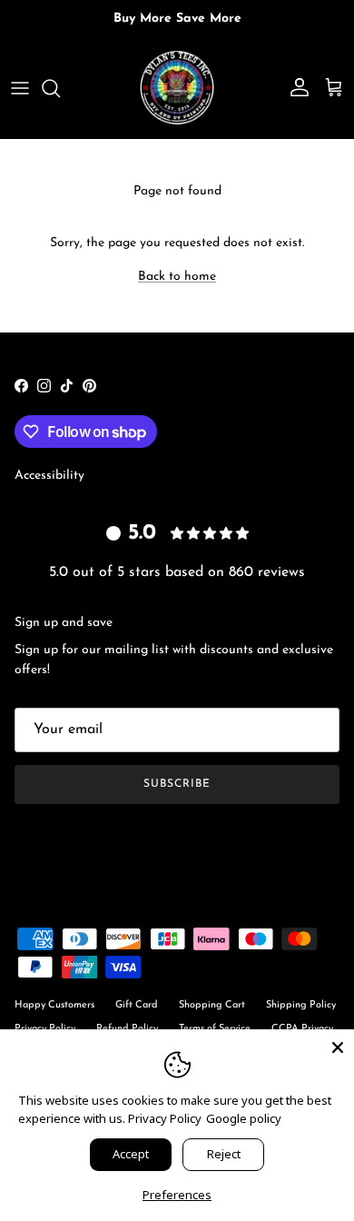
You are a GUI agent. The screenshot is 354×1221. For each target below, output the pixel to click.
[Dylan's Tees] (177, 88)
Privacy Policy (165, 1118)
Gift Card (136, 1005)
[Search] (60, 88)
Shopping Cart (212, 1005)
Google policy (243, 1118)
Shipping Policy (301, 1005)
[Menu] (20, 88)
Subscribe (177, 784)
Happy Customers (54, 1005)
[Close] (338, 1046)
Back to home (177, 276)
